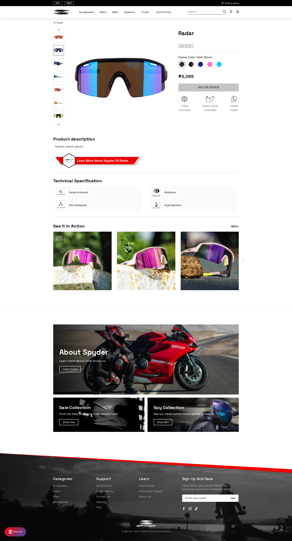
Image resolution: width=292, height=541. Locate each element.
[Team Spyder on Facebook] (183, 508)
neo (69, 3)
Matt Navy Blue (200, 64)
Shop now (69, 422)
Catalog (101, 502)
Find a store (232, 3)
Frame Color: (195, 57)
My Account (104, 485)
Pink (209, 64)
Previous (49, 260)
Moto (103, 12)
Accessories (60, 502)
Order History (105, 491)
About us (145, 496)
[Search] (223, 12)
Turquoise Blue (219, 64)
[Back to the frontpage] (54, 23)
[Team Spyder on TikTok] (196, 508)
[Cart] (235, 12)
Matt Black (181, 64)
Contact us (103, 496)
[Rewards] (15, 531)
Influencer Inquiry (151, 491)
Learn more (70, 369)
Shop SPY (163, 422)
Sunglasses (86, 12)
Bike (115, 12)
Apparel (129, 12)
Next (241, 260)
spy (58, 3)
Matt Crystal (191, 64)
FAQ (99, 507)
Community (163, 12)
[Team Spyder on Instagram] (190, 508)
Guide (145, 12)
